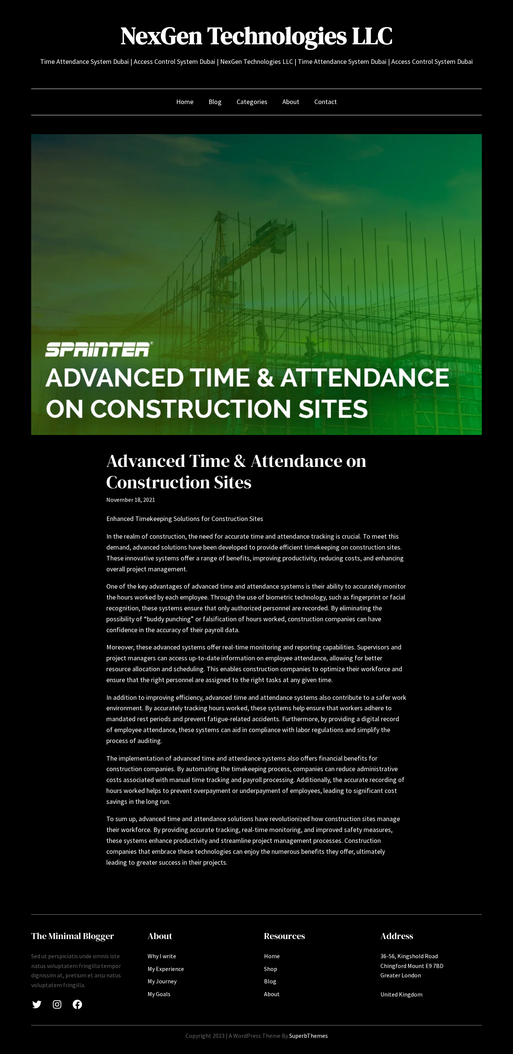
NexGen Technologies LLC (256, 35)
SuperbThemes (308, 1035)
